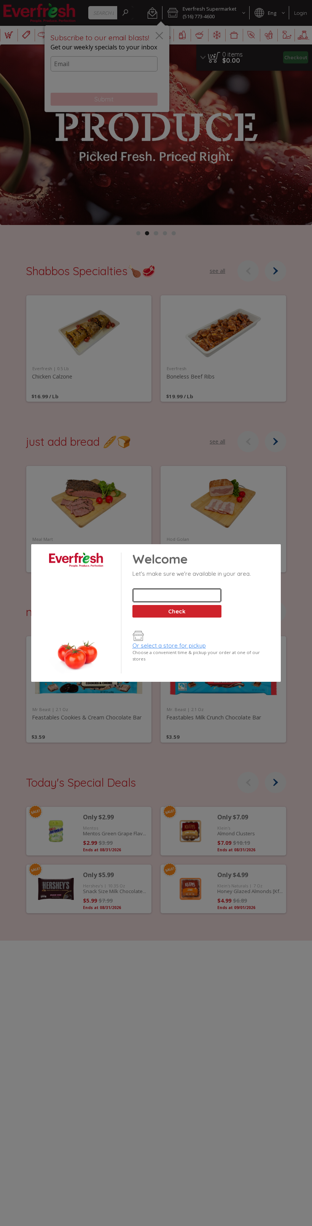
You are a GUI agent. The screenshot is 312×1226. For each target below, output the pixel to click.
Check (176, 611)
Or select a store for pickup (169, 645)
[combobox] (176, 595)
